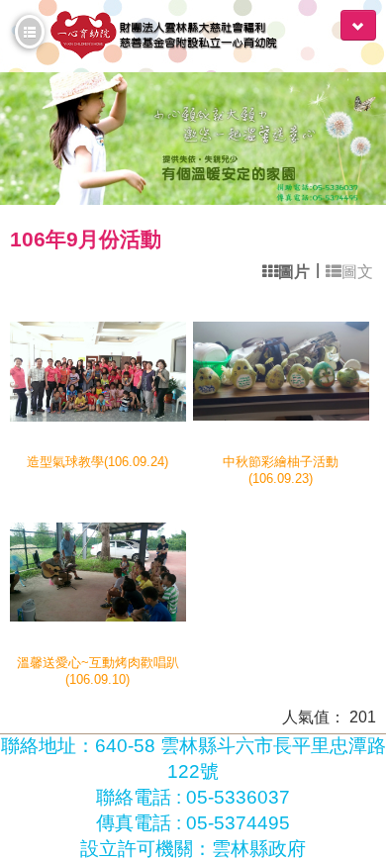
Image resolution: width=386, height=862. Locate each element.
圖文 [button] (357, 271)
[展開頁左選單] (30, 31)
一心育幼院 (175, 36)
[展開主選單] (358, 25)
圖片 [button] (294, 271)
